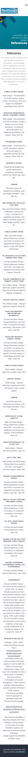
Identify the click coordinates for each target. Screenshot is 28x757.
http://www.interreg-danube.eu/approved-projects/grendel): (14, 653)
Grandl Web (20, 752)
